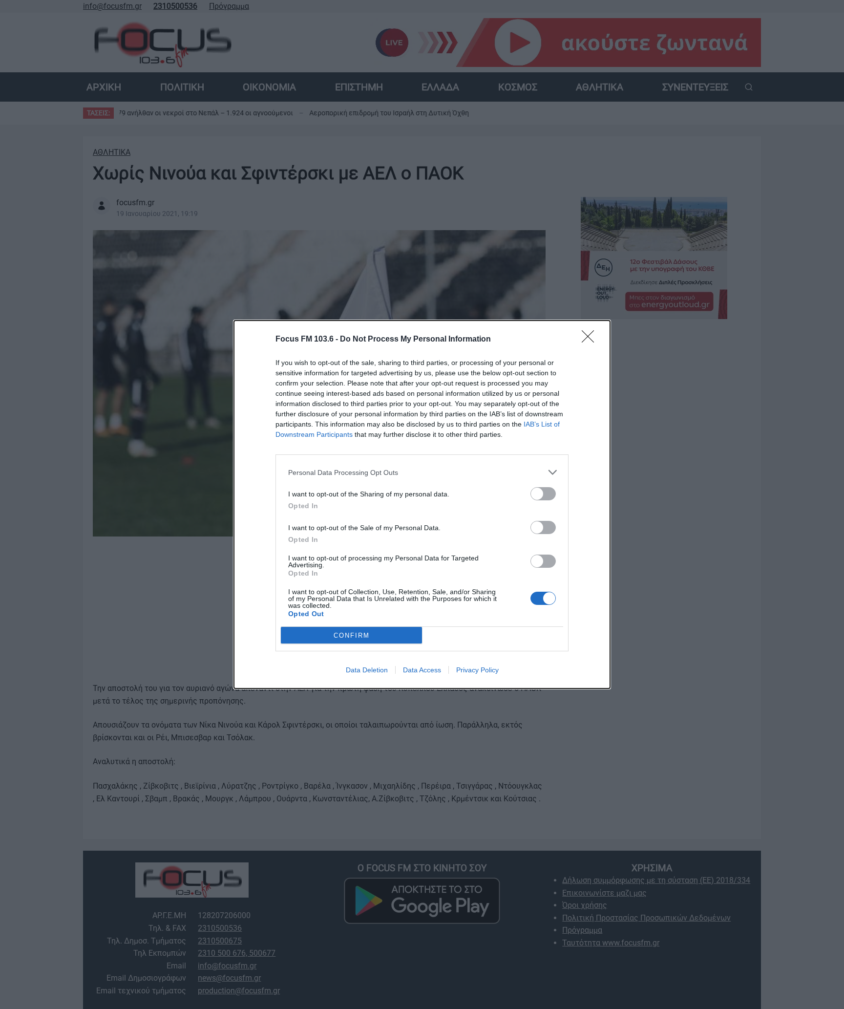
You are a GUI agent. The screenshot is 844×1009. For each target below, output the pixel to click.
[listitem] (422, 472)
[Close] (591, 339)
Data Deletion (367, 670)
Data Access (422, 670)
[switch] (543, 493)
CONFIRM (352, 635)
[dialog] (422, 504)
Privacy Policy (477, 670)
